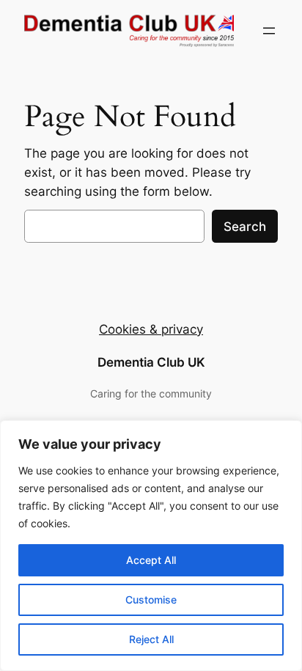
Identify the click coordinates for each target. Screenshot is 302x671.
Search (245, 226)
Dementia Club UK (151, 362)
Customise (151, 599)
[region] (151, 545)
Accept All (151, 560)
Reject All (151, 639)
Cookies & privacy (151, 329)
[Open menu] (269, 31)
